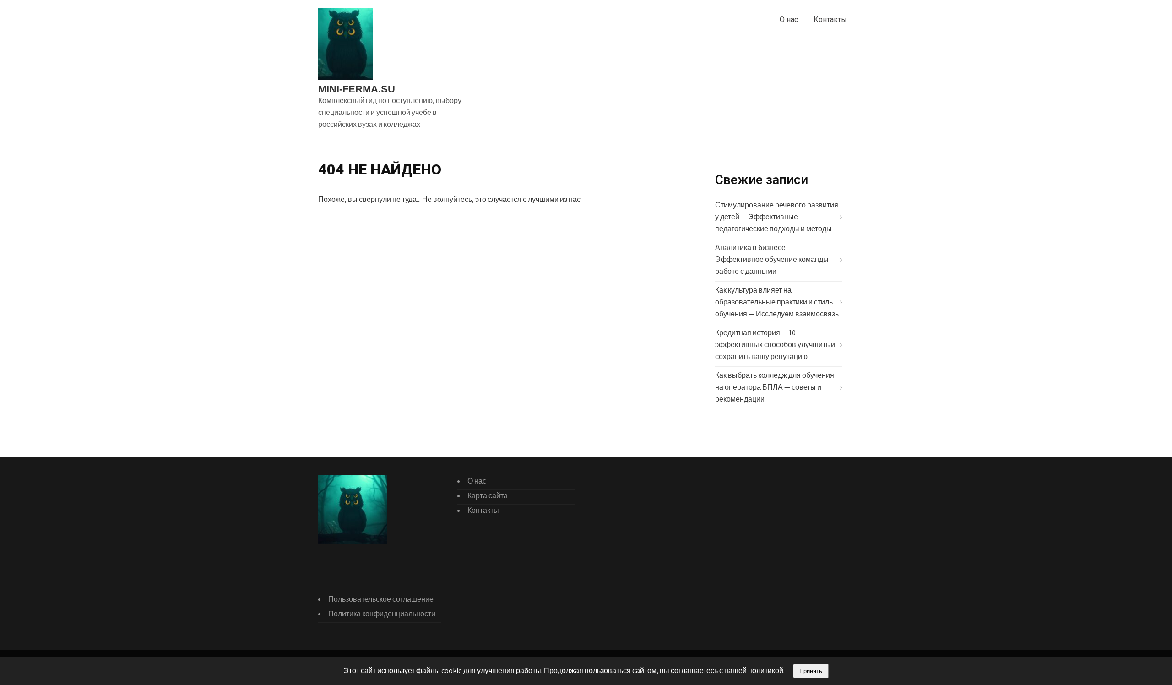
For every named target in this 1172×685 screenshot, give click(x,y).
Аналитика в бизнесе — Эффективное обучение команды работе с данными (772, 259)
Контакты (830, 19)
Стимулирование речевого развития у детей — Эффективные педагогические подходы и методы (776, 217)
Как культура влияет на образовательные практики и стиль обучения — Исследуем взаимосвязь (777, 302)
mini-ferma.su (356, 89)
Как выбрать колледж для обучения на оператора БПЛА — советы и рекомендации (774, 387)
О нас (789, 19)
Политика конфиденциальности (381, 614)
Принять (810, 671)
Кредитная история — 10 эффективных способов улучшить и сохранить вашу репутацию (775, 344)
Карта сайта (487, 495)
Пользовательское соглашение (381, 599)
